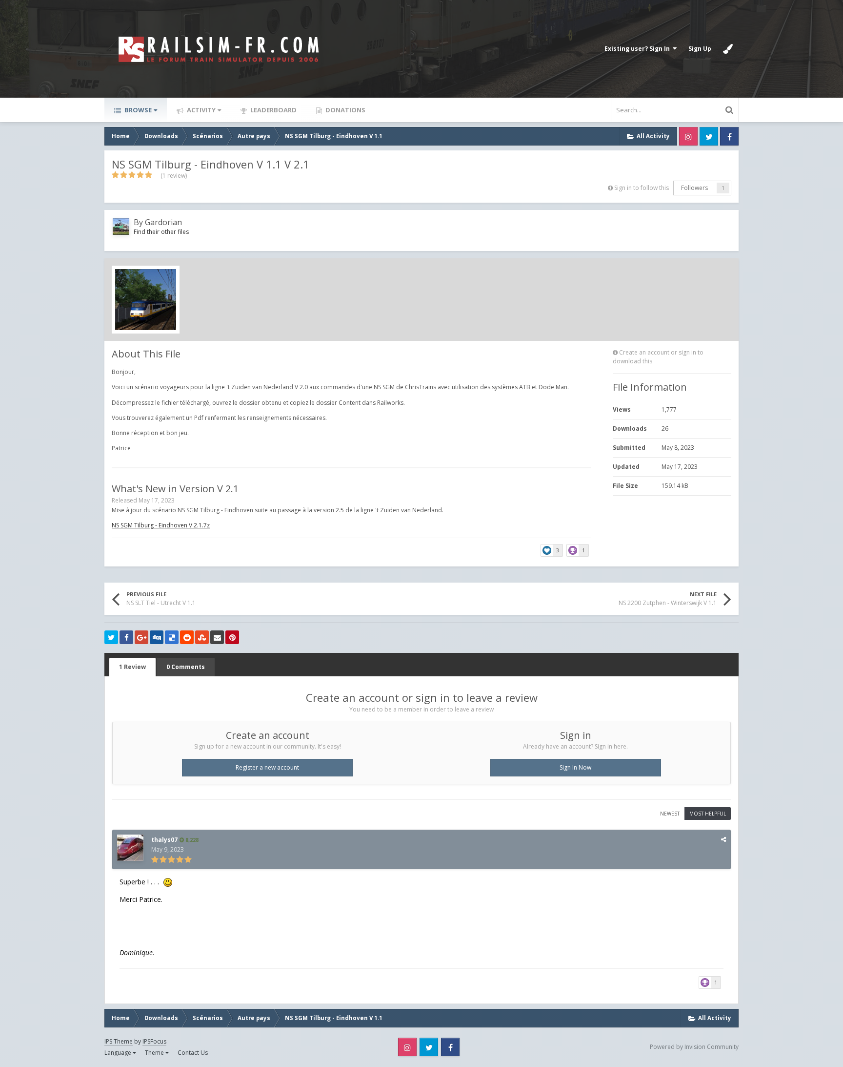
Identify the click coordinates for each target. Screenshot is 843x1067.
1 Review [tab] (132, 667)
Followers (694, 188)
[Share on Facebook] (126, 637)
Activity (200, 109)
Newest (670, 813)
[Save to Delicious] (172, 637)
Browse (137, 109)
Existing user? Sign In (638, 48)
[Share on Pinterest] (232, 637)
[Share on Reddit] (187, 637)
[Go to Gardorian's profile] (121, 226)
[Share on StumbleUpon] (202, 637)
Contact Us (193, 1052)
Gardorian (163, 222)
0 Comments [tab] (185, 667)
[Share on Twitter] (111, 637)
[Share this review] (723, 839)
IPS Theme (118, 1041)
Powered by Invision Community (694, 1047)
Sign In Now (575, 767)
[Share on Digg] (156, 637)
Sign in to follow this (641, 188)
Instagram (688, 136)
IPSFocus (154, 1041)
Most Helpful (707, 813)
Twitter (709, 136)
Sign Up (699, 48)
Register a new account (267, 767)
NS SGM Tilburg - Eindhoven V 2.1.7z (161, 525)
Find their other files (161, 232)
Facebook (729, 136)
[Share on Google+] (141, 637)
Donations (344, 109)
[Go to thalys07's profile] (130, 848)
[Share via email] (217, 637)
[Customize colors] (728, 49)
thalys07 (164, 840)
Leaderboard (273, 109)
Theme (155, 1052)
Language (118, 1052)
